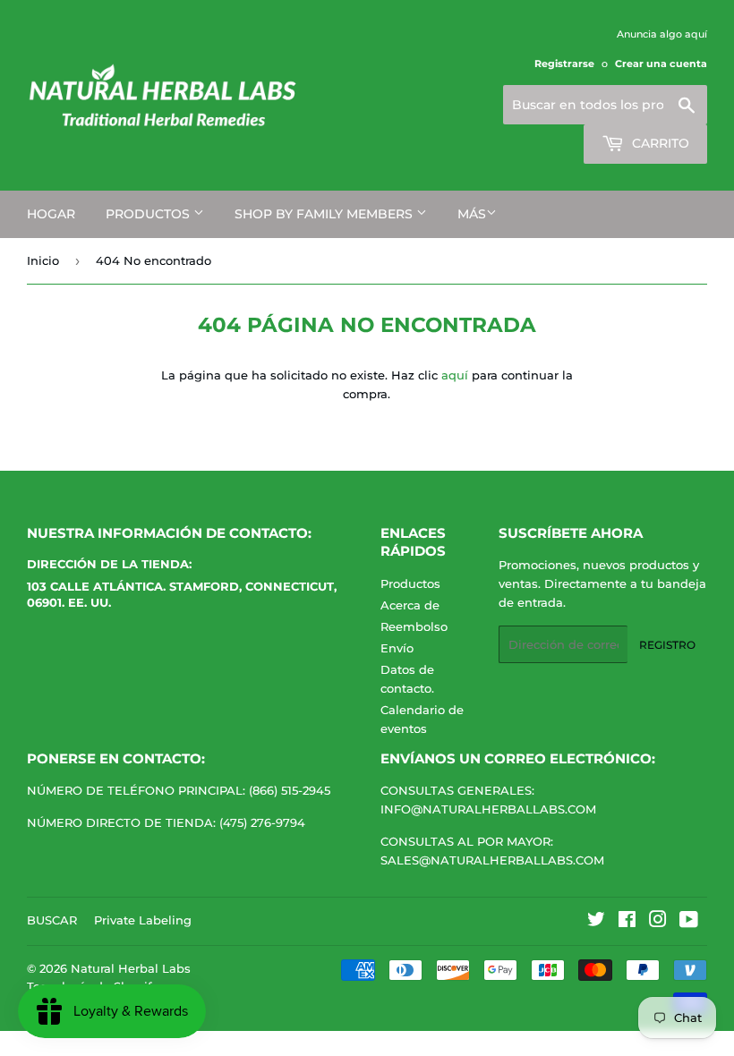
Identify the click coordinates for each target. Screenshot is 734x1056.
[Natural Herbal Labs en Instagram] (658, 922)
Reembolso (414, 626)
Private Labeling (143, 920)
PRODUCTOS (149, 214)
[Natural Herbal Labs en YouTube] (688, 922)
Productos (410, 583)
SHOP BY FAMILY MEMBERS (325, 214)
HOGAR (51, 214)
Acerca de (410, 605)
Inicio (43, 260)
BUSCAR (52, 920)
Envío (397, 648)
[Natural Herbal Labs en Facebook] (627, 922)
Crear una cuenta (661, 63)
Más (471, 214)
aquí (454, 375)
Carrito (658, 143)
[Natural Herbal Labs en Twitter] (596, 922)
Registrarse (564, 63)
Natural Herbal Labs (131, 968)
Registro (667, 644)
